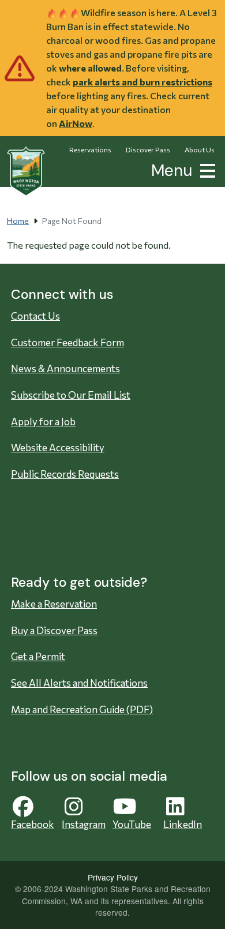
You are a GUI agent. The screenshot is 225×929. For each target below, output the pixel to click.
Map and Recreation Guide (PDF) (82, 709)
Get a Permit (38, 656)
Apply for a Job (43, 421)
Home (18, 221)
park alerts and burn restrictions (142, 81)
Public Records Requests (65, 474)
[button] (205, 169)
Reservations (90, 149)
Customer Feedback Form (67, 342)
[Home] (26, 171)
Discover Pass (148, 149)
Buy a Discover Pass (54, 630)
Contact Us (35, 316)
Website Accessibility (57, 447)
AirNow (75, 123)
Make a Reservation (54, 604)
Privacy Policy (113, 877)
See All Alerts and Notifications (79, 683)
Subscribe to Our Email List (70, 395)
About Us (200, 149)
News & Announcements (65, 368)
